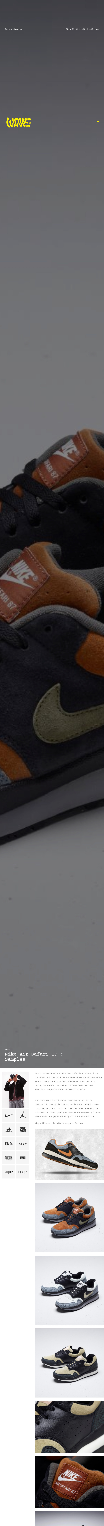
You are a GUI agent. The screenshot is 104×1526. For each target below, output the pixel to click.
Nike (7, 1050)
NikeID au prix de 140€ (70, 1123)
